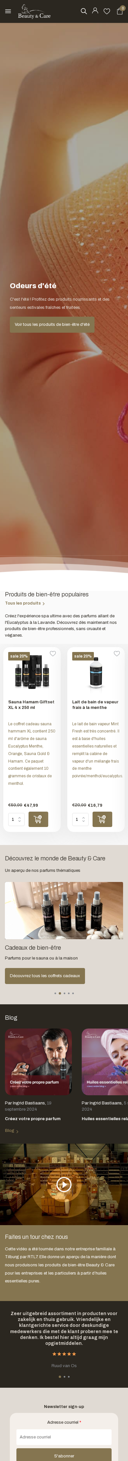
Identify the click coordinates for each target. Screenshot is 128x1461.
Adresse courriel (64, 1422)
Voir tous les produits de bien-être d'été (52, 324)
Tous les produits (23, 603)
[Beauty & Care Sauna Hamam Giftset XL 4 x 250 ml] (32, 673)
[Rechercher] (83, 11)
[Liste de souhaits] (106, 11)
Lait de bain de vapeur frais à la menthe (95, 705)
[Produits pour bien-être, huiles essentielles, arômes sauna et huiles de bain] (34, 11)
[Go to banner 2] (64, 933)
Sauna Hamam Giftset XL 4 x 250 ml (31, 705)
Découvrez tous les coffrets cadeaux (45, 976)
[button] (55, 993)
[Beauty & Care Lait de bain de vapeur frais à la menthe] (96, 673)
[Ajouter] (38, 819)
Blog (9, 1130)
